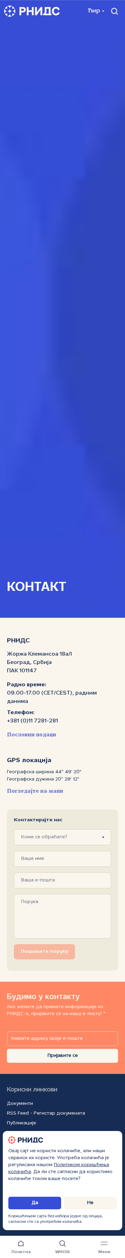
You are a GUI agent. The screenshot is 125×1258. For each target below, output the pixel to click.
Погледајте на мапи (35, 791)
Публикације (21, 1123)
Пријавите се (63, 1055)
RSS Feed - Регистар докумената (46, 1113)
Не (90, 1203)
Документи (20, 1103)
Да (35, 1203)
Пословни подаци (31, 735)
